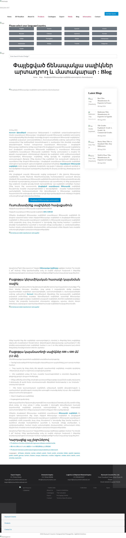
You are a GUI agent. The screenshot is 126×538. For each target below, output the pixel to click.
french (49, 453)
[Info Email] (47, 470)
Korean (104, 33)
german (21, 455)
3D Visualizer (19, 16)
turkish (26, 455)
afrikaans (21, 453)
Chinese (49, 33)
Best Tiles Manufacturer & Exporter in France (104, 100)
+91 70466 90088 (47, 477)
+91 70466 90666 (15, 477)
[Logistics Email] (78, 470)
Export (61, 16)
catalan (63, 455)
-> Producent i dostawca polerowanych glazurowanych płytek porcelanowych (33, 450)
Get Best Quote (111, 14)
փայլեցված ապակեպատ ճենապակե (54, 186)
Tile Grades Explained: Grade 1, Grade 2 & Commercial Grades (105, 129)
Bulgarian (104, 43)
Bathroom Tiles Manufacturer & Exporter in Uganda (105, 114)
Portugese (49, 38)
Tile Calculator (61, 493)
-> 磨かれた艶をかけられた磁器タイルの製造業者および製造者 (30, 446)
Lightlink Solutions (80, 534)
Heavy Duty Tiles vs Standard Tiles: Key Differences (105, 144)
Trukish (76, 43)
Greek (22, 48)
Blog (77, 16)
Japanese (77, 33)
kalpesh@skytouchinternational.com (15, 482)
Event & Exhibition (62, 490)
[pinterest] (26, 507)
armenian (60, 453)
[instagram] (26, 504)
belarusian (44, 455)
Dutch (77, 38)
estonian (11, 458)
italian (66, 453)
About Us (31, 16)
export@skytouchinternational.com (79, 479)
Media (70, 16)
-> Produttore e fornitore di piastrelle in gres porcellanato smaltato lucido (32, 443)
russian (33, 453)
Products (41, 16)
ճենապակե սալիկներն (68, 413)
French (49, 28)
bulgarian (58, 455)
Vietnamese (104, 38)
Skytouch (30, 294)
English (21, 28)
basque (38, 455)
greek (44, 453)
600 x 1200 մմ (48, 212)
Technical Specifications (64, 498)
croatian (51, 455)
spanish (71, 453)
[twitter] (26, 501)
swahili (16, 455)
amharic (39, 453)
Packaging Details (62, 495)
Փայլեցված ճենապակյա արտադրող (44, 200)
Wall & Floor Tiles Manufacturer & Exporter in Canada (105, 157)
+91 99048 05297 (78, 477)
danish (73, 455)
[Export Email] (15, 470)
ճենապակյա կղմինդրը (49, 268)
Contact (97, 16)
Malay (49, 43)
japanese (77, 453)
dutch (68, 455)
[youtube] (26, 509)
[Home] (110, 470)
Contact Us (8, 529)
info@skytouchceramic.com (47, 479)
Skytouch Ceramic (10, 517)
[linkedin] (26, 512)
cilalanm (32, 455)
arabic (54, 453)
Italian (22, 38)
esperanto (18, 458)
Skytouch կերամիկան (17, 132)
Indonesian (21, 43)
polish (11, 455)
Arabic (104, 28)
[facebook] (26, 499)
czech (78, 455)
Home (9, 16)
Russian (21, 33)
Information (87, 16)
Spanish (76, 28)
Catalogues (52, 16)
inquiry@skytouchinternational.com (16, 479)
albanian (27, 453)
